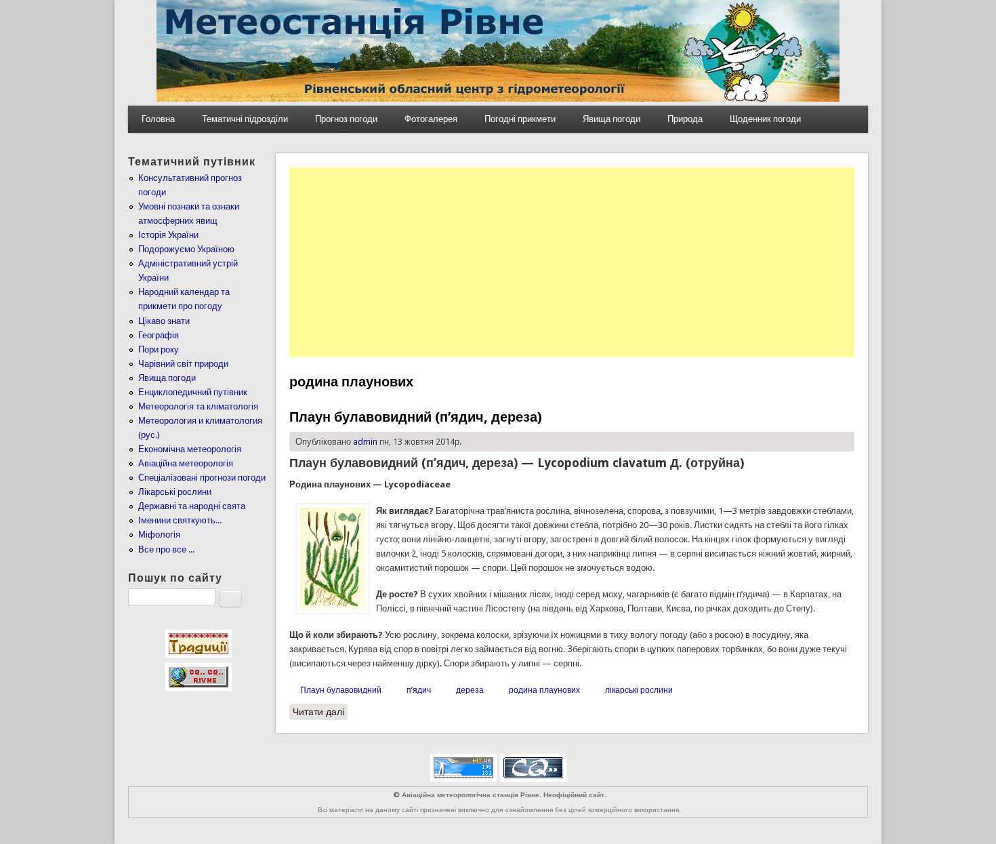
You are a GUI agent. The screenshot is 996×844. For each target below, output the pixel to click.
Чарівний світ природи (183, 364)
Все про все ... (166, 549)
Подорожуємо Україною (186, 249)
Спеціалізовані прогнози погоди (202, 478)
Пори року (158, 349)
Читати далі (320, 711)
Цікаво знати (164, 321)
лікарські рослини (639, 690)
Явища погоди (611, 119)
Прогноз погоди (346, 119)
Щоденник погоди (765, 119)
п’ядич (419, 690)
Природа (685, 119)
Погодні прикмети (520, 119)
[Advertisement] (571, 262)
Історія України (168, 235)
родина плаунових (544, 690)
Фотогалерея (430, 119)
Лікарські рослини (174, 492)
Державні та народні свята (191, 506)
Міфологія (159, 534)
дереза (470, 690)
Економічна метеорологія (189, 449)
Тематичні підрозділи (245, 119)
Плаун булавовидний (340, 690)
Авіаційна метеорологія (185, 463)
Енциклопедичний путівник (192, 392)
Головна (158, 119)
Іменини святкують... (180, 520)
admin (365, 442)
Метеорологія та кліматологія (198, 406)
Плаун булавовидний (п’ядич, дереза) (415, 417)
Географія (158, 335)
